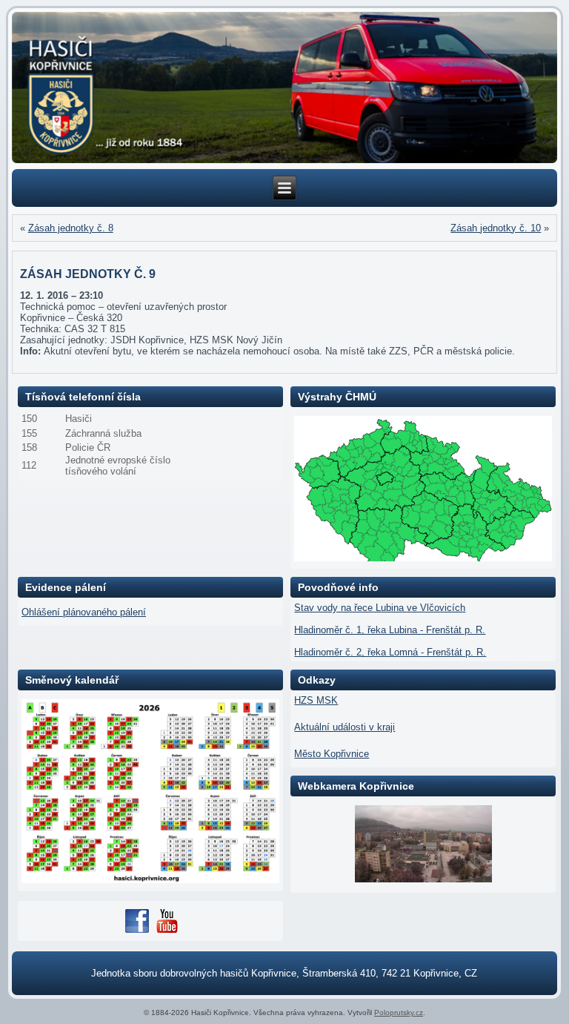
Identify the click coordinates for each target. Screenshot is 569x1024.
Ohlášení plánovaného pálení (83, 612)
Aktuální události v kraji (344, 727)
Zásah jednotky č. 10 (495, 228)
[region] (285, 88)
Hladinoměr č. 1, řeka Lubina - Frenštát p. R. (389, 629)
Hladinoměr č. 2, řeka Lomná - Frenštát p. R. (390, 652)
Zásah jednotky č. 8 (70, 228)
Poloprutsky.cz (398, 1012)
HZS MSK (316, 700)
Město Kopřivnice (331, 753)
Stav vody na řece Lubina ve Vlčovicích (379, 607)
